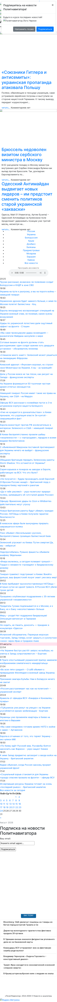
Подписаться (45, 29)
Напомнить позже (24, 29)
